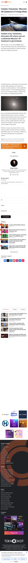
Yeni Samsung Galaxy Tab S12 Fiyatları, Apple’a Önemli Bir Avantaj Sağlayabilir (17, 329)
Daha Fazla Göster (14, 251)
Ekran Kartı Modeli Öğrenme (7, 469)
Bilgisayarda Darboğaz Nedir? (7, 502)
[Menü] (26, 2)
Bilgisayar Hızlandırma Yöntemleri (8, 479)
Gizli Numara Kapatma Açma (7, 471)
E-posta (2, 205)
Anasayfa (4, 5)
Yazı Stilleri (3, 449)
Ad (1, 199)
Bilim (8, 5)
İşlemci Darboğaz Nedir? (6, 496)
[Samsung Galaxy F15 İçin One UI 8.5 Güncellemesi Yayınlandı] (4, 320)
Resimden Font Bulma (5, 481)
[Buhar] (17, 175)
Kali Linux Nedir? (4, 508)
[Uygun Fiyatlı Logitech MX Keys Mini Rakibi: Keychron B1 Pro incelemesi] (4, 247)
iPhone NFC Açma (5, 446)
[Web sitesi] (10, 175)
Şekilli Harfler (3, 459)
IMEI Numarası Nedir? (5, 500)
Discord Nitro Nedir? (5, 498)
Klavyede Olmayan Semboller (7, 463)
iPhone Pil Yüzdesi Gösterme (7, 475)
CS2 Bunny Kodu (4, 453)
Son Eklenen (6, 309)
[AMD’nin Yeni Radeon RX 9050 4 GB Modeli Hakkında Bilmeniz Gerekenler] (4, 336)
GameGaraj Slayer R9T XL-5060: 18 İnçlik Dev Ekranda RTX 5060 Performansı (17, 241)
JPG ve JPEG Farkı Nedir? (6, 504)
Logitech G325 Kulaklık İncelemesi (17, 224)
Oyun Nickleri (4, 451)
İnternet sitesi (4, 210)
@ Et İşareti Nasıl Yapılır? (6, 486)
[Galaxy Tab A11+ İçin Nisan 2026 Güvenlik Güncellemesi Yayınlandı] (4, 325)
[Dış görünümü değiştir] (24, 2)
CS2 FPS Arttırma (4, 455)
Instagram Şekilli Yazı (5, 461)
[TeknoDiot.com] (6, 2)
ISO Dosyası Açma (5, 477)
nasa (14, 152)
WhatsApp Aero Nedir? (5, 494)
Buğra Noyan (4, 14)
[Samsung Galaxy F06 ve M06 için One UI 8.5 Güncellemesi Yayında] (4, 315)
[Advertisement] (14, 67)
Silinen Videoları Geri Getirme (7, 473)
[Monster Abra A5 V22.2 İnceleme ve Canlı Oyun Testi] (4, 231)
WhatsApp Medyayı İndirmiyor (7, 484)
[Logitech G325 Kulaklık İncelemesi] (4, 226)
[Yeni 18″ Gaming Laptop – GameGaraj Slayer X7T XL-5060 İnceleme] (4, 236)
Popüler (15, 309)
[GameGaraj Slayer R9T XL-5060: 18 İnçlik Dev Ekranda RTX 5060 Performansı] (4, 241)
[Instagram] (16, 175)
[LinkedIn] (14, 175)
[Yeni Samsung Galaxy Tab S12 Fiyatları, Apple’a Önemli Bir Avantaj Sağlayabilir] (4, 330)
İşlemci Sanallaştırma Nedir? (7, 492)
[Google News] (14, 156)
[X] (12, 175)
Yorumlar (23, 309)
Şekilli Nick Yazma (4, 457)
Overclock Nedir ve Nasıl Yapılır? (7, 506)
